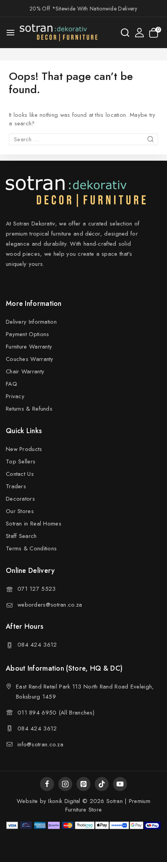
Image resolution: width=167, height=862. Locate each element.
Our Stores (20, 511)
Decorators (20, 498)
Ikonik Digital (63, 801)
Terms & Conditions (31, 548)
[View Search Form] (125, 33)
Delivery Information (31, 321)
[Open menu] (10, 32)
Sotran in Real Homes (33, 523)
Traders (16, 486)
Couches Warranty (30, 359)
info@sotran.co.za (40, 744)
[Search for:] (83, 139)
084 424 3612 (37, 644)
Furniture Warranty (29, 346)
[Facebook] (47, 784)
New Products (24, 449)
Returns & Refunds (29, 408)
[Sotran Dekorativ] (58, 32)
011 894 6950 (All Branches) (55, 712)
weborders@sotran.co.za (49, 604)
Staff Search (21, 536)
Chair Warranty (25, 371)
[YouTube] (120, 784)
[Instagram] (65, 784)
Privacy (15, 396)
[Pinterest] (83, 784)
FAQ (11, 384)
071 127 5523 (36, 588)
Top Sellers (20, 461)
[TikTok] (102, 784)
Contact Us (20, 474)
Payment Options (27, 334)
